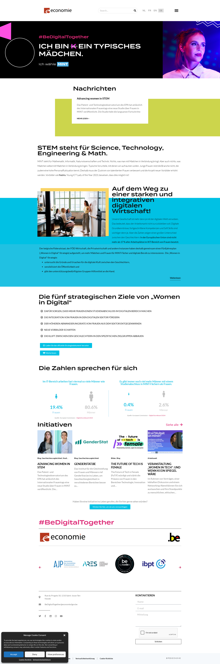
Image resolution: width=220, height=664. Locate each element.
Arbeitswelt (152, 458)
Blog (39, 458)
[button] (64, 635)
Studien (66, 458)
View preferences (56, 654)
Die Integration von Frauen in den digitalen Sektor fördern (82, 317)
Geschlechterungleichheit (52, 458)
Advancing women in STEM (93, 98)
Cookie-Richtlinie (25, 660)
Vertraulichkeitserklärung (42, 660)
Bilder (113, 458)
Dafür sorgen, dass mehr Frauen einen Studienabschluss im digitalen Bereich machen (98, 311)
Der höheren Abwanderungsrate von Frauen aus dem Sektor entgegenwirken (92, 323)
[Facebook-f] (45, 616)
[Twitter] (40, 616)
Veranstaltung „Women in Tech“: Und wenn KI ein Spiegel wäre (164, 469)
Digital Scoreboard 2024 (85, 418)
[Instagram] (56, 616)
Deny (34, 654)
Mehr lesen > (83, 118)
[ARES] (95, 565)
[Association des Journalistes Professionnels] (66, 565)
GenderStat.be (85, 464)
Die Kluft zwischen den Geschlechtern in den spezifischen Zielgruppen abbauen (94, 336)
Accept (13, 654)
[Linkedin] (50, 616)
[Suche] (135, 10)
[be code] (124, 565)
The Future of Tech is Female (127, 465)
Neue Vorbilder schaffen (59, 329)
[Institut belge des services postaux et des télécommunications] (154, 565)
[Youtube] (61, 616)
